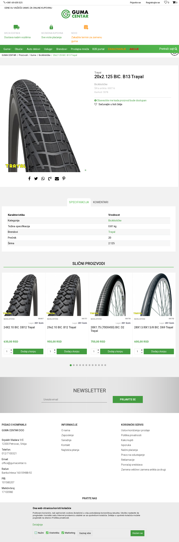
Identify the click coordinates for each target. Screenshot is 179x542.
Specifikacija (79, 202)
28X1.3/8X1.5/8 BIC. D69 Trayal (153, 327)
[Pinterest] (63, 178)
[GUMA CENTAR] (74, 14)
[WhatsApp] (43, 178)
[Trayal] (15, 166)
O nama (65, 430)
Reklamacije (127, 459)
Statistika (54, 532)
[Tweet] (36, 178)
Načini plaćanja (129, 450)
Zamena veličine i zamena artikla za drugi (143, 469)
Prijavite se (128, 399)
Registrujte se (153, 2)
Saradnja (66, 440)
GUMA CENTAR (9, 55)
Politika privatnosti (131, 435)
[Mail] (57, 178)
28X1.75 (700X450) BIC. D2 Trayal (107, 329)
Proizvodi (23, 55)
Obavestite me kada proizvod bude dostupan (121, 100)
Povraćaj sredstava (131, 464)
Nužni (41, 532)
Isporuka (126, 445)
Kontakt (65, 445)
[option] (45, 120)
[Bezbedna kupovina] (51, 27)
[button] (167, 49)
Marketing (70, 532)
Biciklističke (44, 55)
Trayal (111, 231)
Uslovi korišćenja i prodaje (135, 430)
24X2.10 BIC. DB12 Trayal (19, 327)
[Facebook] (29, 178)
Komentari (100, 202)
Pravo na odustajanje (133, 454)
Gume (33, 55)
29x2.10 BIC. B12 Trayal (61, 327)
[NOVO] (86, 27)
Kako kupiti (127, 440)
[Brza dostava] (17, 27)
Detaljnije (38, 524)
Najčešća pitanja (70, 450)
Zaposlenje (67, 435)
